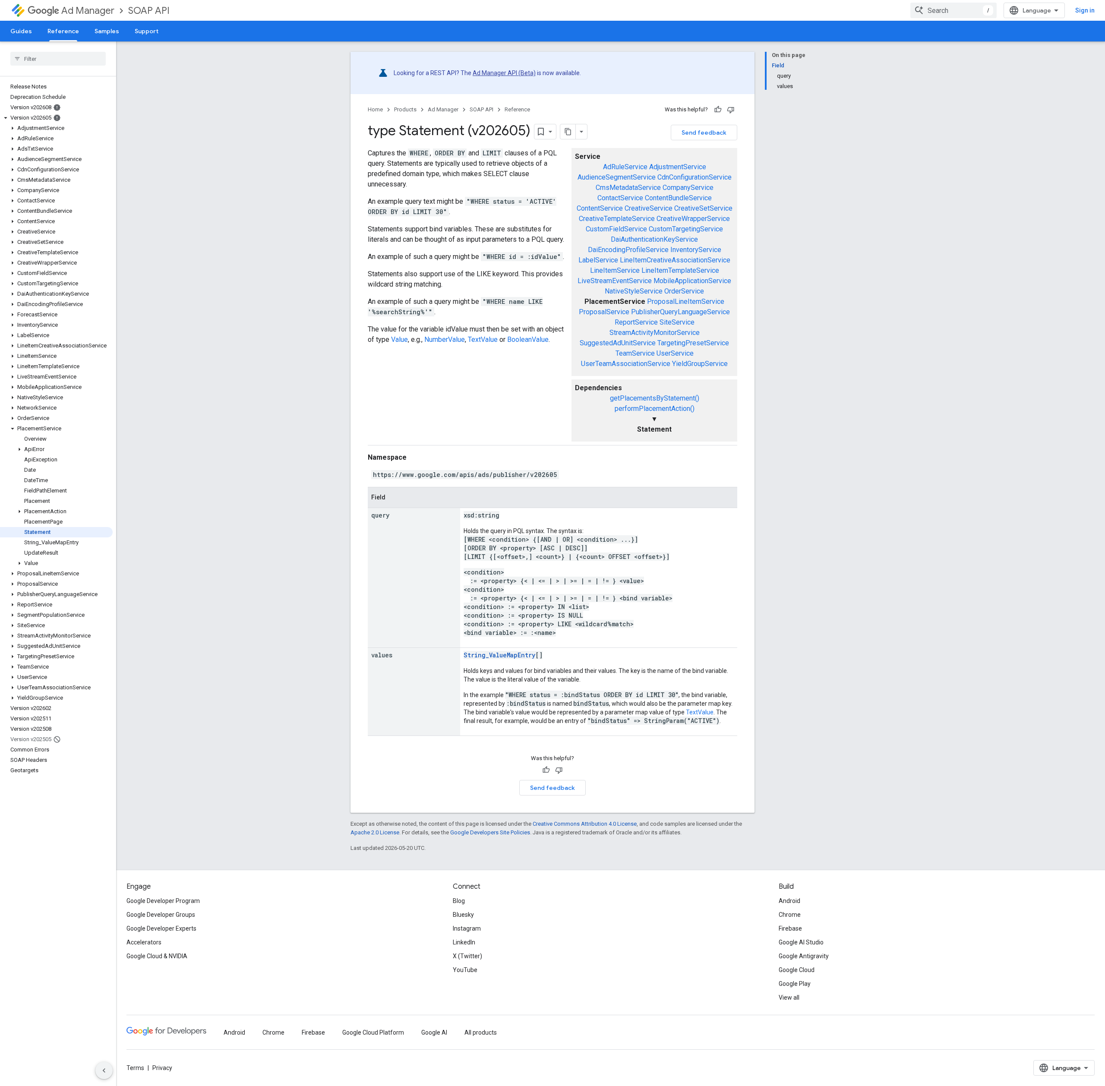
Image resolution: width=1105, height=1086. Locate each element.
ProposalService (604, 312)
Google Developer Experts (161, 928)
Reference (63, 31)
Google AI (434, 1032)
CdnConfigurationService (694, 177)
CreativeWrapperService (693, 219)
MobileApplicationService (692, 281)
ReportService (636, 322)
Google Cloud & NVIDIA (156, 956)
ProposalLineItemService (685, 301)
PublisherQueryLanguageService (680, 312)
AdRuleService (625, 167)
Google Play (795, 983)
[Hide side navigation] (104, 1070)
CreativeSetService (703, 208)
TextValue (483, 339)
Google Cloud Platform (373, 1032)
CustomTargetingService (686, 229)
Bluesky (463, 914)
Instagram (467, 928)
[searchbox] (58, 59)
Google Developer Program (163, 900)
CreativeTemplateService (617, 219)
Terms (135, 1067)
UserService (675, 353)
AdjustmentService (677, 167)
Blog (459, 900)
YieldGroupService (700, 364)
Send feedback (704, 132)
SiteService (677, 322)
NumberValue (444, 339)
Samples (107, 31)
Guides (21, 31)
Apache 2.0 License (374, 832)
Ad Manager (87, 10)
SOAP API (149, 10)
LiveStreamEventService (615, 281)
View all (789, 997)
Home (375, 109)
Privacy (162, 1067)
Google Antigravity (804, 956)
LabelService (598, 260)
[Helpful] (717, 109)
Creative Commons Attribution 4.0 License (585, 824)
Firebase (790, 928)
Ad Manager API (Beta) (504, 72)
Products (405, 109)
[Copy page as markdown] (568, 131)
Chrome (790, 914)
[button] (56, 118)
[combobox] (953, 10)
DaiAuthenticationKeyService (654, 239)
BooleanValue (528, 339)
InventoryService (695, 250)
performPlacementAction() (655, 408)
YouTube (465, 969)
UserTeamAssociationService (625, 364)
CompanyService (688, 187)
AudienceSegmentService (617, 177)
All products (480, 1032)
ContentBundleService (678, 198)
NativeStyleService (634, 291)
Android (789, 900)
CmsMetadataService (628, 187)
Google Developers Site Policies (490, 832)
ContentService (600, 208)
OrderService (684, 291)
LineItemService (615, 270)
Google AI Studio (801, 942)
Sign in (1085, 10)
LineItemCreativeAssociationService (675, 260)
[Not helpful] (730, 109)
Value (399, 339)
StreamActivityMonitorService (654, 332)
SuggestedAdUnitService (618, 343)
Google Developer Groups (160, 914)
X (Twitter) (467, 956)
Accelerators (143, 942)
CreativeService (648, 208)
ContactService (620, 198)
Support (146, 31)
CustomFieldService (616, 229)
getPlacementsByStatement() (654, 398)
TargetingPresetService (693, 343)
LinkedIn (464, 942)
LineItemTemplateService (680, 270)
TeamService (635, 353)
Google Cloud (797, 969)
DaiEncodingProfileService (628, 250)
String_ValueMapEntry (499, 655)
